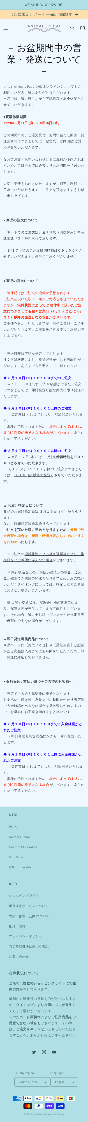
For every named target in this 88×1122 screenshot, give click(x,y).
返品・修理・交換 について (29, 916)
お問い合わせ (19, 957)
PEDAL (14, 827)
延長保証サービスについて (29, 906)
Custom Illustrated (23, 847)
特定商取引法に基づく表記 (29, 946)
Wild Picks (16, 857)
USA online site (20, 867)
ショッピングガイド (24, 896)
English (60, 1082)
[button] (6, 28)
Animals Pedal (19, 837)
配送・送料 (17, 926)
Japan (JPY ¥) (28, 1082)
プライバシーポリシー (25, 936)
